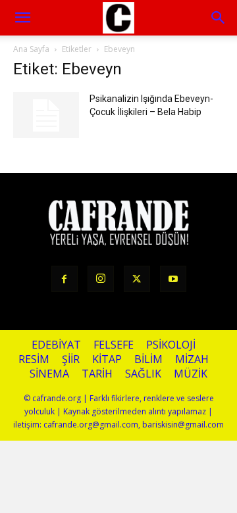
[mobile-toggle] (22, 18)
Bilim (148, 359)
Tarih (97, 374)
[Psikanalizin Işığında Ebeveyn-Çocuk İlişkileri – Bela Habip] (46, 115)
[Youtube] (173, 279)
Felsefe (113, 345)
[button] (218, 18)
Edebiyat (56, 345)
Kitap (107, 359)
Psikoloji (171, 345)
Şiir (71, 359)
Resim (33, 359)
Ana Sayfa (31, 49)
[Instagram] (101, 279)
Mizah (192, 359)
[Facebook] (64, 279)
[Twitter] (137, 279)
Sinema (49, 374)
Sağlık (143, 374)
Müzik (190, 374)
